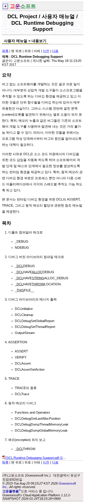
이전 (46, 51)
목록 (5, 51)
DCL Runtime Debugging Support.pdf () (38, 458)
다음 (55, 51)
